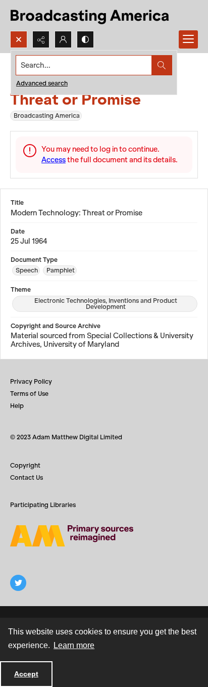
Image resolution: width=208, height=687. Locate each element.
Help (17, 405)
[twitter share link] (18, 583)
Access (53, 159)
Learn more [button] (74, 645)
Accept (26, 674)
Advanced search (42, 83)
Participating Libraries (43, 505)
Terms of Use (29, 393)
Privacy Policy (31, 381)
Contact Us (26, 477)
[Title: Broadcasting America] (90, 15)
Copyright (25, 465)
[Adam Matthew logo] (71, 535)
